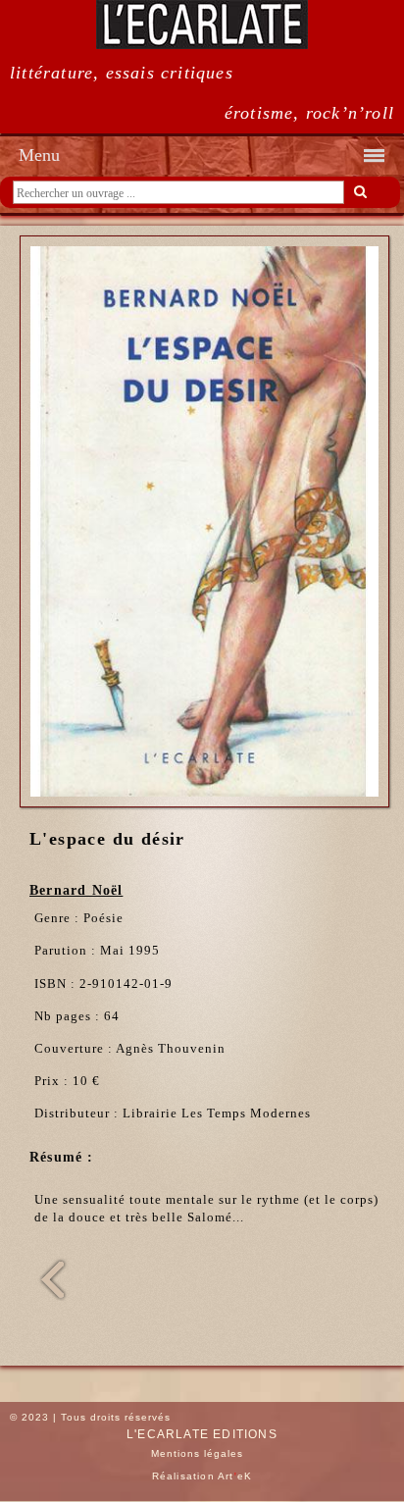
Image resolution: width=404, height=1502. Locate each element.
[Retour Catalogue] (44, 1297)
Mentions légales (197, 1453)
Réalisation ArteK (202, 1476)
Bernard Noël (76, 890)
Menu (39, 155)
